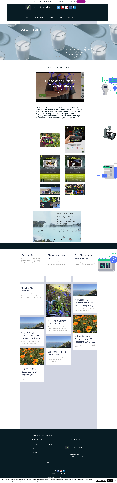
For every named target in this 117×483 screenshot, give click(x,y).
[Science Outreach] (54, 239)
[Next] (78, 226)
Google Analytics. (63, 473)
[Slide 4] (56, 56)
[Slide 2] (59, 56)
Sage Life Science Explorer (41, 7)
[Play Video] (60, 91)
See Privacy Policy (33, 481)
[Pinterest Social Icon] (66, 7)
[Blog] (52, 239)
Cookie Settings (101, 480)
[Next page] (63, 385)
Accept (110, 480)
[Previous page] (53, 385)
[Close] (115, 480)
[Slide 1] (57, 56)
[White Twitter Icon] (55, 471)
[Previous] (35, 226)
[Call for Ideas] (61, 239)
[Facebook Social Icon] (70, 7)
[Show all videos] (60, 100)
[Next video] (81, 86)
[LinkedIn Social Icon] (74, 7)
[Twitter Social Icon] (58, 7)
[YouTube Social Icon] (62, 7)
